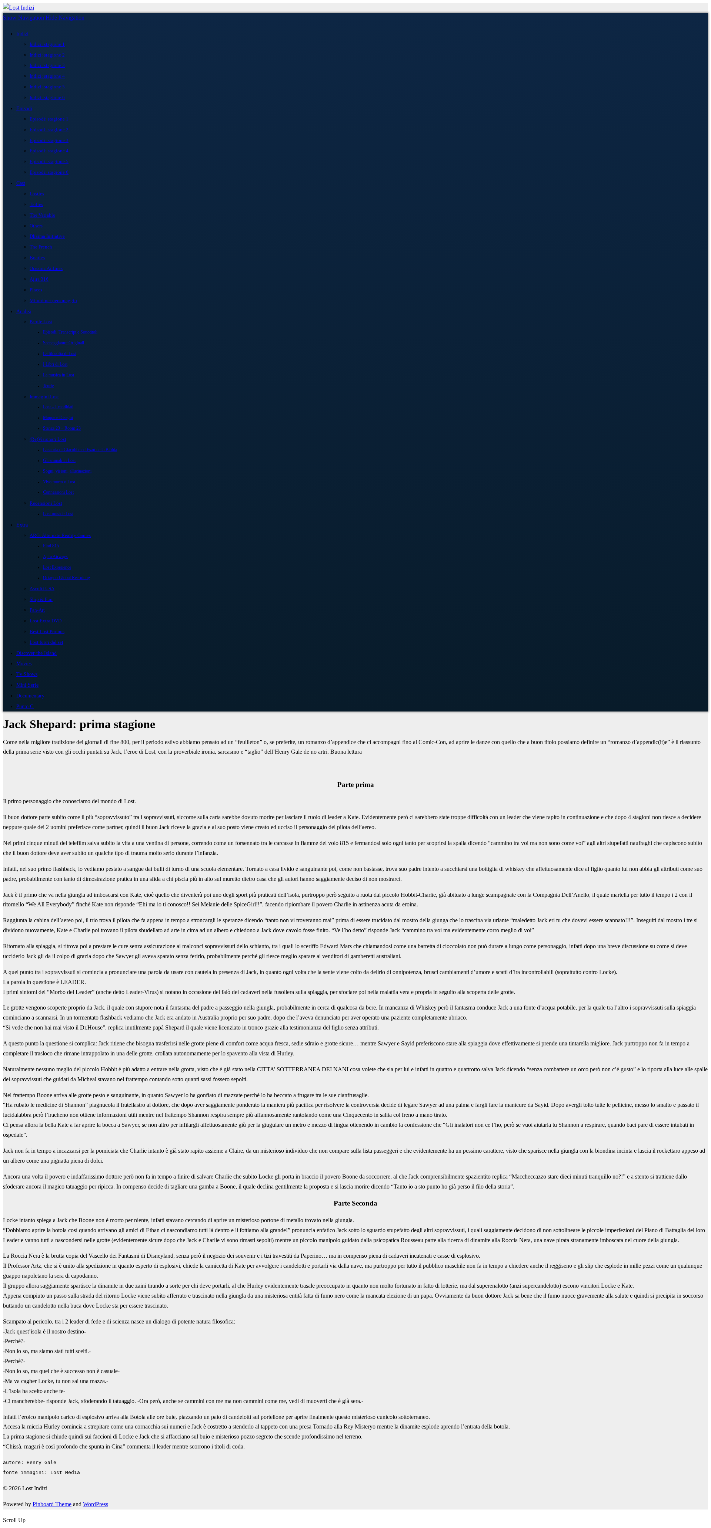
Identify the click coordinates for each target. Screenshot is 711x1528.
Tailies (36, 204)
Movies (23, 663)
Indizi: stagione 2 (47, 55)
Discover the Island (36, 653)
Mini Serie (27, 685)
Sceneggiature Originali (63, 343)
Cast (20, 183)
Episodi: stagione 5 (49, 161)
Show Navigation (23, 17)
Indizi (22, 34)
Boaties (37, 257)
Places (36, 290)
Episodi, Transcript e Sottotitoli (70, 332)
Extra (22, 525)
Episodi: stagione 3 (49, 140)
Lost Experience (57, 567)
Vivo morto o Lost (59, 482)
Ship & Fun (41, 599)
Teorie (48, 385)
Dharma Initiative (47, 236)
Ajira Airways (55, 556)
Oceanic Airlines (46, 268)
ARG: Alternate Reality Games (60, 535)
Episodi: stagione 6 (49, 172)
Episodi (24, 108)
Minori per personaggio (53, 300)
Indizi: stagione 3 (47, 65)
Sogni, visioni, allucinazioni (67, 471)
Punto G (25, 706)
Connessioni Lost (58, 492)
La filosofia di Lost (59, 353)
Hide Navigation (65, 17)
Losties (37, 193)
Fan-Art (37, 610)
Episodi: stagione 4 (49, 150)
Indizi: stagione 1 (47, 44)
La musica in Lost (58, 375)
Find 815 (51, 546)
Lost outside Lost (58, 513)
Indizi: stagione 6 (47, 97)
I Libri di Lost (55, 364)
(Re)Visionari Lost (48, 439)
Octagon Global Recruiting (66, 577)
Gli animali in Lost (59, 460)
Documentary (30, 696)
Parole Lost (41, 321)
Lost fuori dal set (46, 642)
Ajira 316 (39, 279)
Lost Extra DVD (45, 620)
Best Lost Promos (47, 631)
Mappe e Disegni (58, 417)
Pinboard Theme (52, 1504)
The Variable (42, 215)
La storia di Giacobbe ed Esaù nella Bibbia (80, 449)
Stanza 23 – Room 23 (62, 428)
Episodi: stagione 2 (49, 129)
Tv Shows (26, 674)
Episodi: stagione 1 (49, 119)
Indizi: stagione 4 (47, 76)
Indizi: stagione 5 (47, 86)
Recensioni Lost (46, 503)
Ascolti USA (42, 588)
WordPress (95, 1504)
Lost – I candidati (58, 407)
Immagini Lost (44, 396)
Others (36, 226)
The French (41, 247)
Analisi (23, 311)
